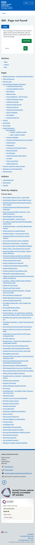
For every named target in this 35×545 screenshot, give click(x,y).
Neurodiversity (11, 130)
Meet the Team (11, 94)
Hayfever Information (9, 406)
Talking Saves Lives (12, 164)
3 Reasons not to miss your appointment (15, 398)
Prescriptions (10, 145)
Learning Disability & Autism (15, 89)
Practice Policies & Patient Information (14, 84)
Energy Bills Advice (8, 409)
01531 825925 (9, 470)
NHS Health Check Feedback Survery (14, 273)
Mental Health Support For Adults (13, 430)
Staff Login (31, 538)
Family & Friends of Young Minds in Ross (15, 271)
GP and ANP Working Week (11, 308)
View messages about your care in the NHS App (17, 368)
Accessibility (30, 534)
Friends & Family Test (13, 118)
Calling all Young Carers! (10, 285)
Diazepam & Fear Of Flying (11, 403)
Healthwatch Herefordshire (15, 110)
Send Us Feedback (12, 112)
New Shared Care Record (10, 435)
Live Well (9, 158)
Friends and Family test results (12, 260)
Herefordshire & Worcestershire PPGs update (16, 348)
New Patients (10, 91)
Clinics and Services (8, 79)
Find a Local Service (12, 161)
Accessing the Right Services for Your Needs (20, 140)
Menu (26, 3)
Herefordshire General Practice (12, 427)
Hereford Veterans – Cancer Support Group (16, 233)
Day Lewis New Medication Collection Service (16, 432)
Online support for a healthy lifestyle (14, 231)
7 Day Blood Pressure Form (15, 86)
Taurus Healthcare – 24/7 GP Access (17, 97)
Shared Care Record (12, 107)
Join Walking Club (8, 424)
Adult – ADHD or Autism (17, 135)
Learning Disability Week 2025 (12, 300)
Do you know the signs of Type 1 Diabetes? (16, 241)
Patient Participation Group (15, 99)
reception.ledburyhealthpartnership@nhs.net (18, 473)
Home (4, 13)
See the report (8, 517)
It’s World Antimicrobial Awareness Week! (15, 266)
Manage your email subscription (12, 169)
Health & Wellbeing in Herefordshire (14, 419)
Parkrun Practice (8, 414)
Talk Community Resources (11, 416)
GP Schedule (10, 115)
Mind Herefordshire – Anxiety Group (14, 219)
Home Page (26, 41)
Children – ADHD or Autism (18, 132)
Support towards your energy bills (13, 263)
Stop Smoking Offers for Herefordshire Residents (17, 246)
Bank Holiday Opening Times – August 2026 (16, 197)
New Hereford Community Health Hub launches (17, 327)
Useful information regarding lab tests (14, 386)
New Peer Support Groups (11, 401)
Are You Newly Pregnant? (10, 440)
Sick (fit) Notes (11, 153)
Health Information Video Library (17, 156)
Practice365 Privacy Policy (27, 536)
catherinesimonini (8, 180)
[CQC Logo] (8, 503)
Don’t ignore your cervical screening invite (15, 346)
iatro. (32, 540)
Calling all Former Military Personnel (14, 373)
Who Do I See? (7, 82)
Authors (6, 64)
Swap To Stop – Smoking (10, 310)
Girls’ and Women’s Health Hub (12, 295)
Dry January (6, 388)
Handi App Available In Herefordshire (14, 411)
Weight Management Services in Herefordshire (17, 298)
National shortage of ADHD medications (15, 365)
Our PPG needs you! (9, 338)
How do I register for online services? (14, 166)
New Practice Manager (10, 437)
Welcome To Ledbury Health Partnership (15, 443)
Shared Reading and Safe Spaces (12, 216)
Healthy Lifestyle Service (10, 268)
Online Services (7, 171)
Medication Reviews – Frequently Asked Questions (18, 76)
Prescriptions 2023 (8, 395)
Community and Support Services (16, 148)
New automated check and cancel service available (18, 371)
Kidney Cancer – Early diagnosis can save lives (16, 248)
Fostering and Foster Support (11, 288)
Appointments (11, 143)
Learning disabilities (12, 137)
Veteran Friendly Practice (14, 104)
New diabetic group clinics (11, 353)
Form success (6, 125)
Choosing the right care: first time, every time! (16, 351)
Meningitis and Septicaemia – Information (15, 243)
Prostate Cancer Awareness (11, 380)
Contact (5, 120)
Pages (5, 62)
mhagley (5, 185)
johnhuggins (7, 183)
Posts (5, 67)
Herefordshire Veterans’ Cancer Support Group (17, 200)
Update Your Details (13, 102)
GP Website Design (24, 540)
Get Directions (9, 467)
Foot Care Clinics (8, 422)
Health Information (9, 128)
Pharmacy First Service (9, 383)
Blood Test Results (12, 150)
